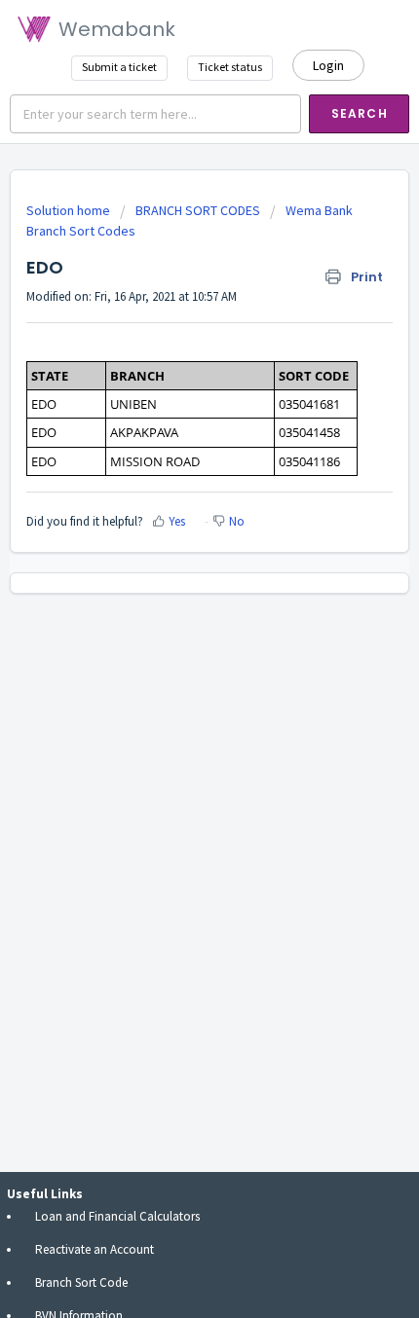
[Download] (173, 651)
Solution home (69, 210)
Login (328, 65)
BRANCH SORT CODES (197, 210)
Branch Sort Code (81, 1282)
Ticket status (230, 66)
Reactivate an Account (94, 1249)
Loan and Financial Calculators (117, 1216)
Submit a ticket (119, 66)
